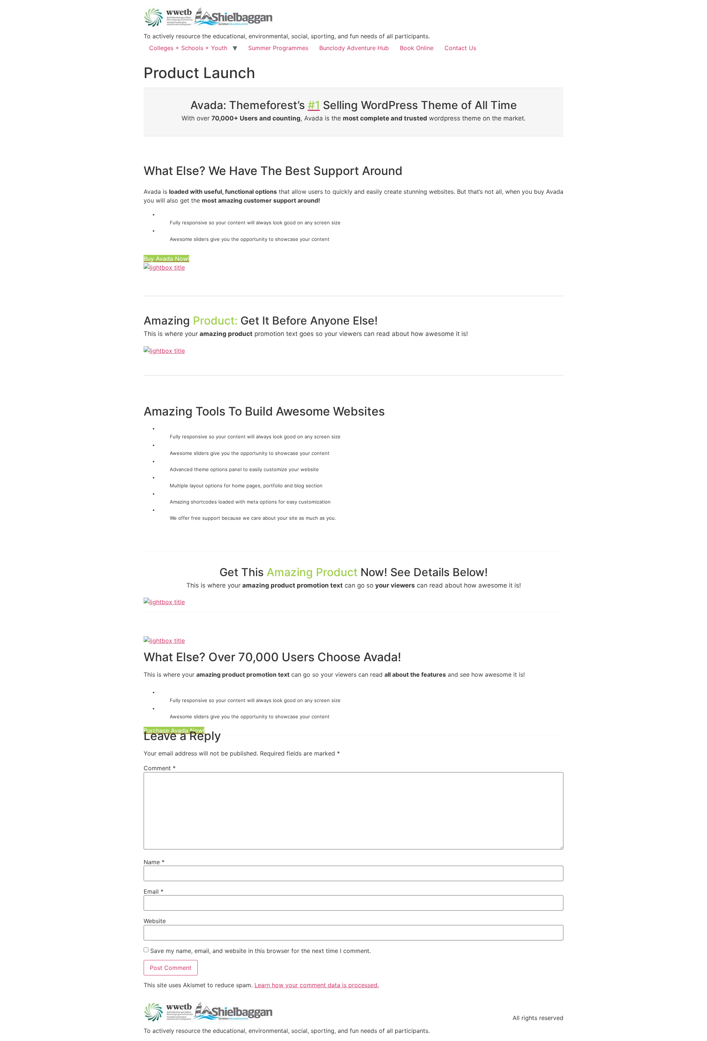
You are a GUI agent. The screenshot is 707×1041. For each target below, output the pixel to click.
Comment (160, 768)
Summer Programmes (278, 48)
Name (154, 862)
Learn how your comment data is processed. (316, 985)
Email (153, 891)
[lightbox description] (164, 267)
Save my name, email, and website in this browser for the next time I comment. (260, 951)
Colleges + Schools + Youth (188, 48)
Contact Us (460, 48)
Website (155, 921)
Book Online (416, 48)
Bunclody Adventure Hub (354, 48)
